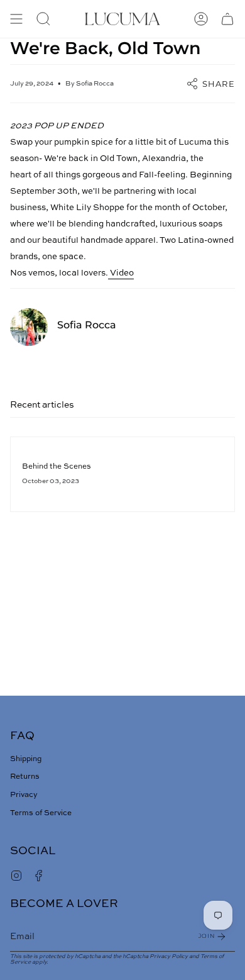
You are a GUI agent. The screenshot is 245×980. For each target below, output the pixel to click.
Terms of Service (41, 813)
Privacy (24, 795)
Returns (25, 777)
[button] (43, 19)
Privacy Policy (169, 956)
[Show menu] (16, 19)
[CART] (227, 19)
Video (121, 273)
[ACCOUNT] (201, 19)
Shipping (25, 759)
